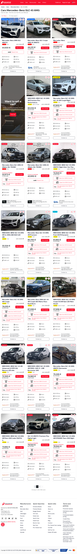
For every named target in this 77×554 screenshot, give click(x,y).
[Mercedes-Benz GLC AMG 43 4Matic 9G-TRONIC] (13, 152)
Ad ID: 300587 (70, 442)
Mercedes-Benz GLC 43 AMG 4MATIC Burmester (63, 367)
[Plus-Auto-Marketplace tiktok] (12, 518)
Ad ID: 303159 (19, 303)
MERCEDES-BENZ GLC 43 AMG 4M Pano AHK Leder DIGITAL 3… (13, 438)
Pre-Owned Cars (37, 527)
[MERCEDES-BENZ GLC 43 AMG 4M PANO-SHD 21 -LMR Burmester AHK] (38, 353)
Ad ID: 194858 (19, 169)
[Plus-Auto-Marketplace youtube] (9, 518)
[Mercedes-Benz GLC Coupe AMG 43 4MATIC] (38, 28)
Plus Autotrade (65, 66)
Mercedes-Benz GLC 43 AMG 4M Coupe (12, 301)
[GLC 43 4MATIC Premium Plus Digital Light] (38, 423)
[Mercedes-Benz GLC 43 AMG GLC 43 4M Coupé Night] (64, 86)
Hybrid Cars (36, 520)
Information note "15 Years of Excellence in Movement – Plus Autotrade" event (68, 539)
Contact (50, 523)
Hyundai (22, 532)
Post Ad (13, 114)
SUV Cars (35, 513)
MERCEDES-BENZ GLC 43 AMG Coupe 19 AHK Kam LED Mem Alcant (64, 302)
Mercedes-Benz (15, 7)
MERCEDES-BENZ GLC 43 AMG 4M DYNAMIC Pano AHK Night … (64, 438)
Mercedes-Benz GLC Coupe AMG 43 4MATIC (38, 41)
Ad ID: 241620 (45, 236)
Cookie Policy (66, 519)
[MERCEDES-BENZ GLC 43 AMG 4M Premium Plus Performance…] (38, 86)
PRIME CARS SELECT (11, 200)
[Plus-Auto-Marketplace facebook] (2, 518)
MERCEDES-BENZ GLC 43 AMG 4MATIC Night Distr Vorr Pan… (64, 166)
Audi (21, 511)
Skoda (21, 525)
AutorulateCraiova (14, 66)
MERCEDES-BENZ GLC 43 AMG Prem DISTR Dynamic (64, 234)
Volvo (21, 523)
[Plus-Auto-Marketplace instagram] (5, 518)
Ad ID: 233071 (71, 102)
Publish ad (58, 2)
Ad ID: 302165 (70, 370)
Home (21, 2)
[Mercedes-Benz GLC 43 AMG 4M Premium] (38, 220)
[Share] (20, 19)
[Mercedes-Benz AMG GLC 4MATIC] (13, 28)
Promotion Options (68, 509)
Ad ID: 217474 (45, 169)
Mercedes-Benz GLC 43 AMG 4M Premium (38, 234)
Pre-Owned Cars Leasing (54, 525)
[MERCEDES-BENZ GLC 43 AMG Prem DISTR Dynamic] (64, 220)
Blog (49, 520)
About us (50, 509)
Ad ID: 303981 (70, 42)
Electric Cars (36, 523)
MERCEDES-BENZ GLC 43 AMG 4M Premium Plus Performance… (38, 100)
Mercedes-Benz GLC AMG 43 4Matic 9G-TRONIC (12, 166)
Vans (39, 2)
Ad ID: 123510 (45, 44)
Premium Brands (37, 509)
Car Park (50, 527)
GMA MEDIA (36, 67)
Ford (21, 518)
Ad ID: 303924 (70, 236)
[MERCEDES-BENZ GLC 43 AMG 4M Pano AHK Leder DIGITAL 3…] (13, 423)
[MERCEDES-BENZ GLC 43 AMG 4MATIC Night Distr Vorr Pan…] (64, 152)
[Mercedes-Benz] (64, 28)
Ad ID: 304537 (19, 238)
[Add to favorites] (23, 19)
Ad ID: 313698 (45, 305)
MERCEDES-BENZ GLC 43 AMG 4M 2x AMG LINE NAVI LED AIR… (13, 235)
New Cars (35, 525)
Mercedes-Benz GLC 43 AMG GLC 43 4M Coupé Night (63, 99)
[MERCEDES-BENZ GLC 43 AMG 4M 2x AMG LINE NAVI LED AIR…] (13, 220)
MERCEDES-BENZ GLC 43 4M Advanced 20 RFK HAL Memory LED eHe (12, 368)
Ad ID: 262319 (19, 372)
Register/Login (66, 2)
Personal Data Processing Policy (67, 522)
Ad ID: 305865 (45, 104)
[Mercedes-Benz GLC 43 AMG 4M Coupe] (13, 287)
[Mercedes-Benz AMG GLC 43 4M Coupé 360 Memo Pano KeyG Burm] (38, 287)
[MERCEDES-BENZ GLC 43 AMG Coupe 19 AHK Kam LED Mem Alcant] (64, 287)
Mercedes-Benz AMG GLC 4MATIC (11, 41)
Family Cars (36, 516)
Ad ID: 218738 (45, 440)
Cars (26, 2)
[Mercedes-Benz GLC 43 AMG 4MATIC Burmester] (64, 353)
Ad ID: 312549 (19, 442)
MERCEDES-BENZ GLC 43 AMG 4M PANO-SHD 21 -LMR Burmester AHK (38, 368)
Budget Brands (37, 511)
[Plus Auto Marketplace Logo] (6, 2)
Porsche (22, 516)
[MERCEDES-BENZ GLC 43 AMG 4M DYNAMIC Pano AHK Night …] (64, 423)
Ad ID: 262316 (45, 372)
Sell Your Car (51, 530)
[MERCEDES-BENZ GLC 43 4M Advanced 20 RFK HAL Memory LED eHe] (13, 353)
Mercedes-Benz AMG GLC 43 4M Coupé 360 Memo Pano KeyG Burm (38, 302)
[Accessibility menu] (3, 524)
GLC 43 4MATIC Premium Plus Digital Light (38, 437)
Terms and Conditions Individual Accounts (68, 525)
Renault (22, 520)
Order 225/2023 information (67, 533)
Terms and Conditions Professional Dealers (68, 529)
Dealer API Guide (52, 532)
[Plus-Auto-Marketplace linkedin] (15, 518)
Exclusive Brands (37, 506)
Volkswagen (23, 513)
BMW (21, 506)
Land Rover (23, 530)
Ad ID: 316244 (19, 44)
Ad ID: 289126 (70, 305)
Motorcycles (33, 2)
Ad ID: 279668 (70, 169)
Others (44, 2)
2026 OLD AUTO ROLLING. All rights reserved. (19, 550)
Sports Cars (36, 518)
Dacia (21, 527)
